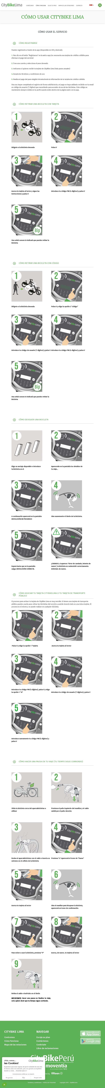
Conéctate (41, 1044)
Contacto (79, 5)
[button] (4, 1084)
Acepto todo (38, 1077)
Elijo (23, 1077)
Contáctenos (42, 1041)
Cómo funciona (41, 5)
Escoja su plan (43, 1037)
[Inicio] (12, 5)
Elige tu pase (52, 5)
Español (91, 5)
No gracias (9, 1077)
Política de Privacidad (49, 1082)
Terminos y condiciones (35, 1082)
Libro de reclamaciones (47, 1048)
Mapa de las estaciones (66, 5)
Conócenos (30, 5)
